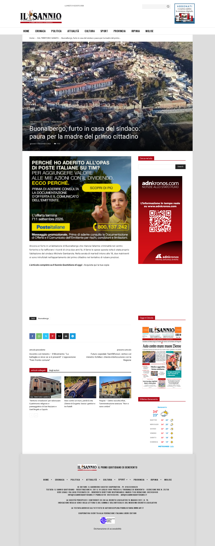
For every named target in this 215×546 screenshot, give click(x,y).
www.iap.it (139, 508)
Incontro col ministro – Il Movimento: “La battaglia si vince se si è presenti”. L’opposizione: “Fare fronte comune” (52, 357)
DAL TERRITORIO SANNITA (48, 38)
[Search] (168, 6)
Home (32, 38)
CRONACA (68, 397)
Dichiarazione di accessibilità (107, 528)
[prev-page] (31, 415)
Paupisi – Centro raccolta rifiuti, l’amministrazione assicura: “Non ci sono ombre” (114, 404)
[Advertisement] (118, 16)
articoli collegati (38, 370)
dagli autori (54, 370)
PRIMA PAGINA (56, 122)
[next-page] (36, 415)
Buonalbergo (43, 318)
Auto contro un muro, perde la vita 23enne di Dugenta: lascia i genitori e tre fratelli (79, 404)
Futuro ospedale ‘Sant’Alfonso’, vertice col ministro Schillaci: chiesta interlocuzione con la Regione (108, 357)
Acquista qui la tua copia (96, 265)
